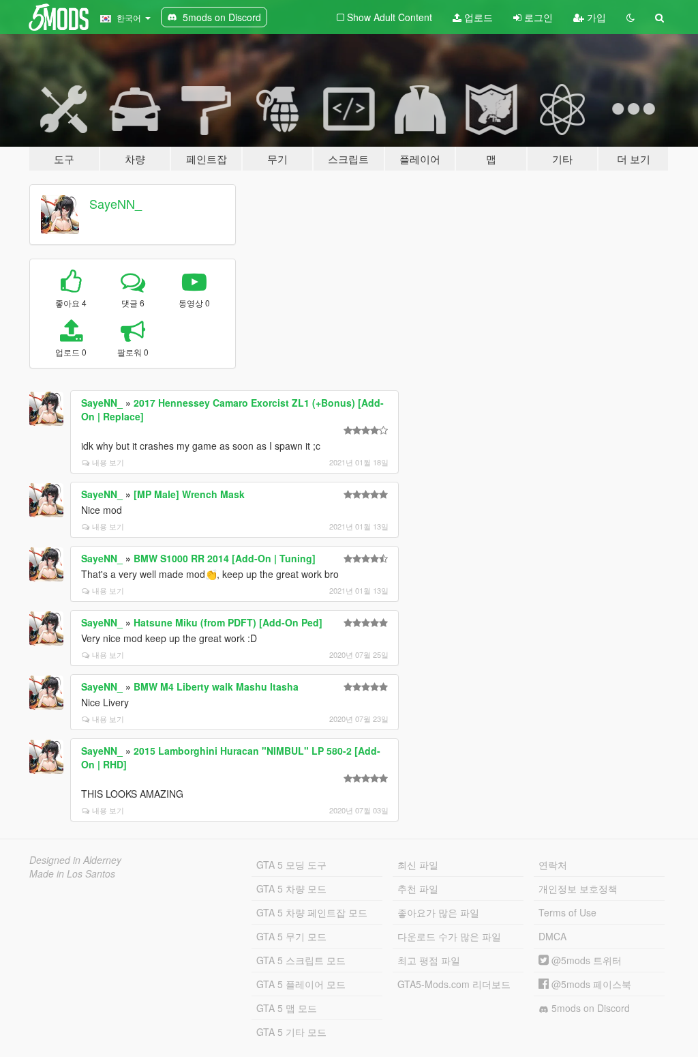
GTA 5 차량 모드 (291, 888)
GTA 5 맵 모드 (286, 1008)
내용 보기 (108, 462)
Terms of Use (567, 912)
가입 (595, 17)
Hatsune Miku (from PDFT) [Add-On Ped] (228, 622)
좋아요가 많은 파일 (438, 912)
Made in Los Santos (72, 873)
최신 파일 (417, 864)
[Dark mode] (630, 17)
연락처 (552, 864)
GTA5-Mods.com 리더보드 (454, 984)
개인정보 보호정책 (578, 888)
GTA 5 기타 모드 (291, 1032)
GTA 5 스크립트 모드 (301, 960)
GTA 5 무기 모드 (291, 936)
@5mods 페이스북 (590, 984)
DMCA (552, 936)
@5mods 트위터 (585, 960)
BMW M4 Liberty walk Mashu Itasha (216, 686)
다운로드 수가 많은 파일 (449, 936)
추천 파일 (417, 888)
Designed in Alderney (75, 860)
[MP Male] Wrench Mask (189, 494)
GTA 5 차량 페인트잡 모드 (311, 912)
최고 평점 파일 (428, 960)
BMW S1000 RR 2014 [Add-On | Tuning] (225, 558)
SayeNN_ (115, 203)
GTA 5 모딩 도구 (291, 864)
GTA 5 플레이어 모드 (301, 984)
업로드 (477, 17)
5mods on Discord (589, 1008)
